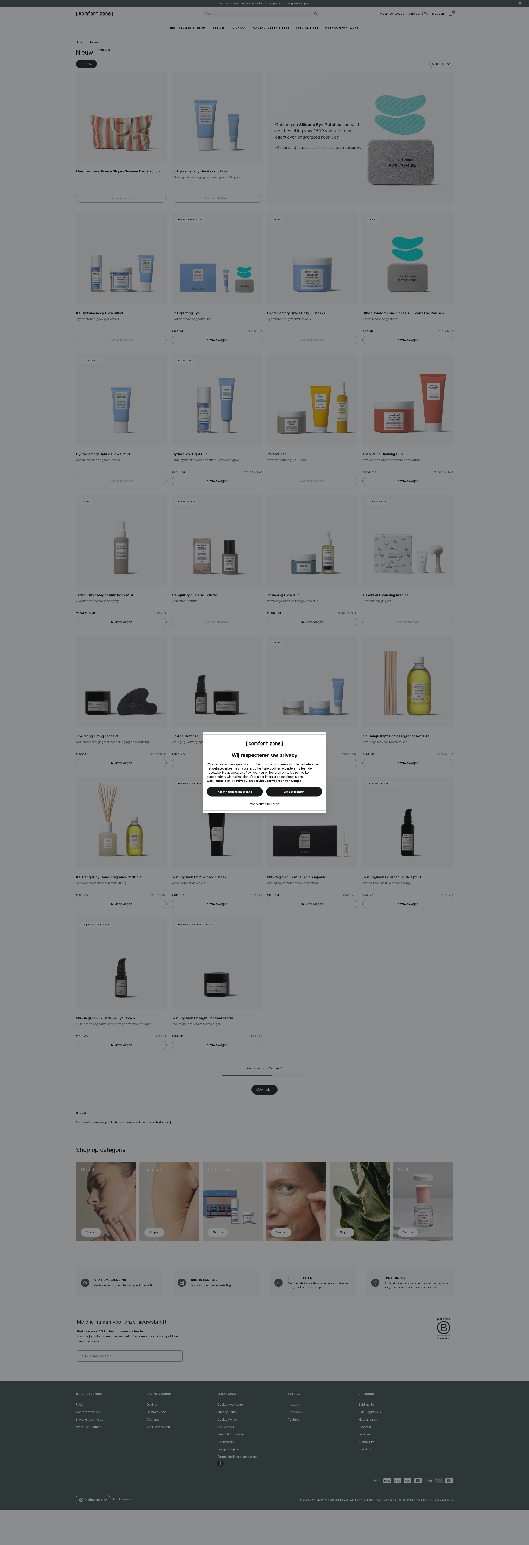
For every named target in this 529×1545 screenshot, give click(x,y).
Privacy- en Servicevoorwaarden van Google (268, 780)
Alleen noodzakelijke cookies (235, 791)
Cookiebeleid (216, 780)
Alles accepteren (294, 791)
